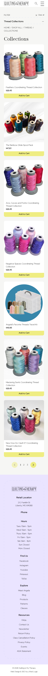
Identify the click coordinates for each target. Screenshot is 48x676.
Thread (28, 28)
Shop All (17, 28)
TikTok (24, 579)
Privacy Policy (24, 642)
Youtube (24, 570)
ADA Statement (24, 651)
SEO (23, 672)
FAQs (24, 620)
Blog (24, 595)
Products (24, 599)
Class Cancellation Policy (24, 638)
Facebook (24, 561)
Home (7, 28)
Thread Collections (14, 21)
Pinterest (24, 574)
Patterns (24, 604)
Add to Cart (24, 96)
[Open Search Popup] (36, 3)
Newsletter (24, 629)
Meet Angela (24, 591)
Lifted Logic (33, 672)
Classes (24, 608)
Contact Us (24, 625)
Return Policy (24, 633)
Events (24, 647)
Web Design (15, 672)
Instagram (24, 565)
